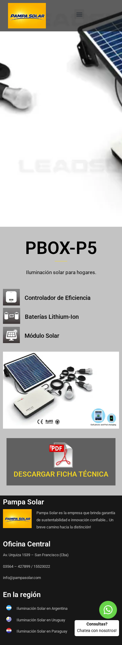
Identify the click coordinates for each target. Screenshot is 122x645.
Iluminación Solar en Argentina (42, 608)
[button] (79, 14)
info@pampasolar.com (22, 577)
